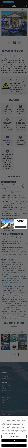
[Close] (26, 418)
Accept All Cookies (14, 445)
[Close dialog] (26, 219)
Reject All (14, 440)
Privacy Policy (12, 433)
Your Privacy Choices (14, 436)
